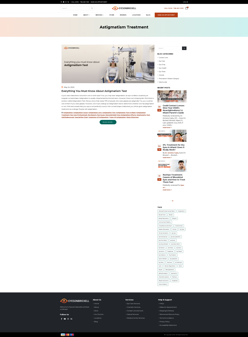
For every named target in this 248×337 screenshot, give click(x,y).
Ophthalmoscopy (68, 117)
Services (99, 15)
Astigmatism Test (108, 113)
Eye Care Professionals (78, 115)
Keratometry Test (143, 115)
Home (75, 15)
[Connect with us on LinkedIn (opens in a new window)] (71, 318)
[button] (171, 201)
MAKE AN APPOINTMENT (99, 2)
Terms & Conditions (167, 318)
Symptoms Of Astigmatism (98, 117)
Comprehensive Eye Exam (165, 225)
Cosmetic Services (133, 307)
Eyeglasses (170, 251)
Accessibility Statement (168, 325)
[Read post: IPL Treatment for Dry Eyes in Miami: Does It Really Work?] (171, 136)
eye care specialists (175, 236)
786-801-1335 (84, 2)
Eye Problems (172, 255)
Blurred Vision (162, 214)
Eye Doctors (162, 247)
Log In (185, 2)
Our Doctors (98, 314)
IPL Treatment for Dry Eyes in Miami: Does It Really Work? (173, 147)
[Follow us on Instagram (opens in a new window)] (68, 318)
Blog (148, 15)
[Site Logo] (124, 8)
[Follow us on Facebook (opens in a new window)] (61, 318)
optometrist (174, 273)
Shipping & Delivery (167, 311)
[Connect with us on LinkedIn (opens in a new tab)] (68, 1)
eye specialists (173, 258)
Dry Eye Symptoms (163, 233)
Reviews (123, 15)
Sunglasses (175, 280)
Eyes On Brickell (163, 258)
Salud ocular (163, 82)
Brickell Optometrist (164, 218)
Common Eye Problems (165, 222)
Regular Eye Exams (164, 280)
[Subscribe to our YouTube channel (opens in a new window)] (64, 318)
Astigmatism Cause (80, 113)
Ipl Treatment (178, 262)
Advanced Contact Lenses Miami (167, 211)
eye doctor (172, 240)
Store (111, 15)
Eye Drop (162, 64)
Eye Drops (170, 247)
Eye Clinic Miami (163, 240)
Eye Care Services (163, 236)
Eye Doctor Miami (175, 244)
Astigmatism (68, 113)
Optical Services (133, 314)
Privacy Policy (165, 322)
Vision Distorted (132, 117)
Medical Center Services (136, 318)
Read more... (108, 122)
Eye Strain (161, 262)
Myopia (160, 269)
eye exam (178, 247)
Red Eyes (174, 277)
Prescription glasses (164, 277)
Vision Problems (163, 284)
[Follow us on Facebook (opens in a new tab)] (61, 1)
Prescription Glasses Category (169, 78)
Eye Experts (92, 115)
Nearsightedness (170, 269)
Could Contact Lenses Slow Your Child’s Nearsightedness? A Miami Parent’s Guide (173, 109)
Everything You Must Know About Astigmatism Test (94, 91)
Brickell (171, 214)
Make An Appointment (166, 15)
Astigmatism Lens (95, 113)
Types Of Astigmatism (117, 117)
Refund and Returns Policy (169, 314)
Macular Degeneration (170, 266)
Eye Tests (162, 71)
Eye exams (161, 251)
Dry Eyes (182, 229)
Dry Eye (174, 229)
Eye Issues (101, 115)
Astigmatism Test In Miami (126, 113)
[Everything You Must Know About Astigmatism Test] (108, 64)
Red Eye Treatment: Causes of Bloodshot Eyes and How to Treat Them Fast (174, 178)
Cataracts (174, 218)
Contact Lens (163, 57)
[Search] (92, 8)
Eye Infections (162, 255)
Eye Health (162, 68)
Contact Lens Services (135, 311)
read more (167, 127)
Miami (180, 266)
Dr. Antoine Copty (172, 153)
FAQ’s (162, 303)
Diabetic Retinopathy (164, 229)
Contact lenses (179, 225)
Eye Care (162, 61)
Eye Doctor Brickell (163, 244)
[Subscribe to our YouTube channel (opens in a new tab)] (63, 1)
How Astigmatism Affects (126, 115)
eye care (174, 233)
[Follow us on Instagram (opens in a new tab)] (66, 1)
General (161, 75)
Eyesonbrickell (111, 115)
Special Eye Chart (81, 117)
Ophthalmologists (163, 273)
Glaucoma (169, 262)
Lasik (160, 266)
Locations (136, 15)
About (85, 15)
